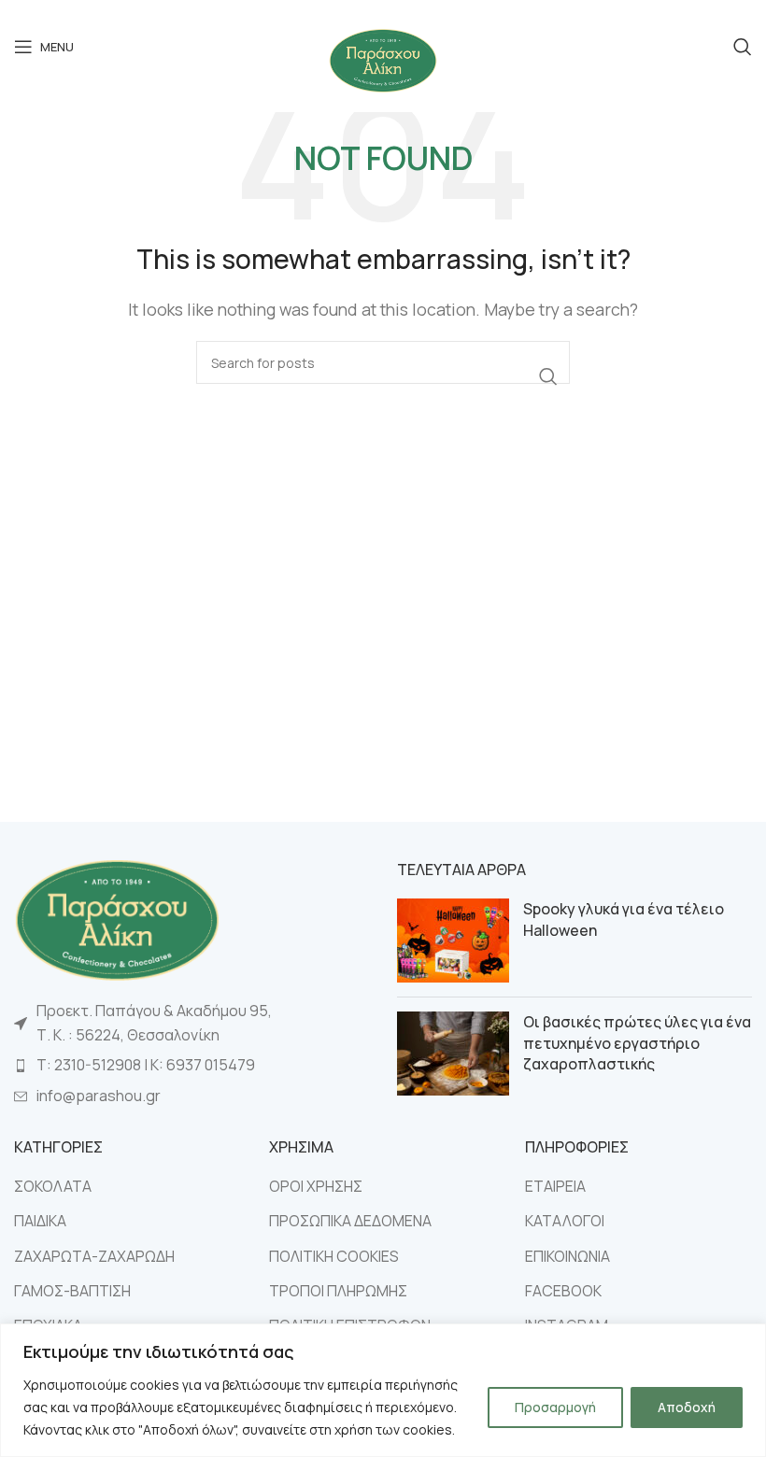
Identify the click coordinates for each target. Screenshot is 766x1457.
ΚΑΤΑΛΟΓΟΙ (564, 1220)
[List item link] (191, 1066)
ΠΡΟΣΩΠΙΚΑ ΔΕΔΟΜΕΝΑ (350, 1220)
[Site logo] (383, 59)
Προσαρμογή (555, 1407)
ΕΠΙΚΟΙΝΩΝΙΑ (567, 1256)
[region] (383, 1390)
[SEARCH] (548, 376)
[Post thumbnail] (453, 940)
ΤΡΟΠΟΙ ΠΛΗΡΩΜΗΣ (338, 1290)
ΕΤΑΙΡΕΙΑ (555, 1186)
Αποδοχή (687, 1407)
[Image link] (117, 918)
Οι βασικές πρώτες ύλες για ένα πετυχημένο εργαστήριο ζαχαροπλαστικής (637, 1042)
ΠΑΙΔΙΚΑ (40, 1220)
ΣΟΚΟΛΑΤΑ (53, 1186)
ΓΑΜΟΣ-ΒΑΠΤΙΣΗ (72, 1290)
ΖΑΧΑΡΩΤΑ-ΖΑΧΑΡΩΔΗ (94, 1256)
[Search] (742, 46)
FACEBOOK (563, 1290)
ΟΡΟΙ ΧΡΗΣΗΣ (315, 1186)
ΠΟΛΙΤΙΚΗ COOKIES (334, 1256)
